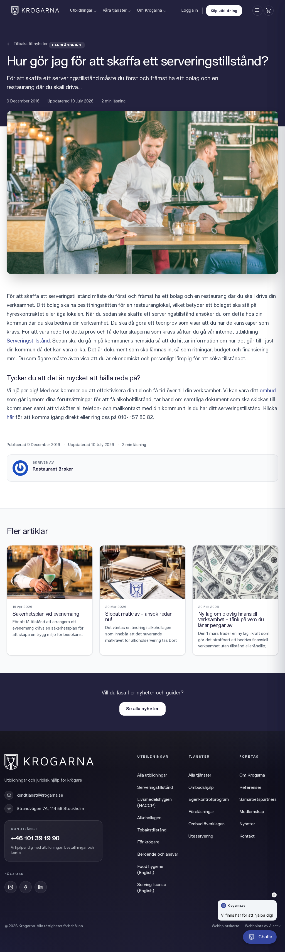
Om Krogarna (149, 10)
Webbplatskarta (225, 926)
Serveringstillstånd (28, 341)
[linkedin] (41, 887)
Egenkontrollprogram (208, 799)
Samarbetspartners (258, 799)
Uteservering (200, 836)
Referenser (250, 787)
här (10, 417)
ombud (268, 391)
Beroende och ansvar (157, 854)
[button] (260, 937)
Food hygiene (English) (150, 869)
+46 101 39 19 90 (35, 838)
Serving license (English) (151, 887)
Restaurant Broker (53, 469)
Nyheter (247, 823)
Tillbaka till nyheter (30, 43)
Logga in (189, 10)
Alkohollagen (149, 817)
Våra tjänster (115, 10)
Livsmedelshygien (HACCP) (154, 802)
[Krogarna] (35, 10)
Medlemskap (251, 811)
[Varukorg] (269, 11)
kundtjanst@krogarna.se (40, 795)
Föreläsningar (201, 811)
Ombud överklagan (206, 823)
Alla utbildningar (152, 775)
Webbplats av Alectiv (263, 926)
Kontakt (247, 836)
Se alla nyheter (142, 708)
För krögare (148, 842)
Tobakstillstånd (151, 830)
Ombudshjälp (201, 787)
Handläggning (67, 45)
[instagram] (10, 887)
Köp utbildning (224, 10)
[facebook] (25, 887)
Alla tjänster (199, 775)
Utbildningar (81, 10)
